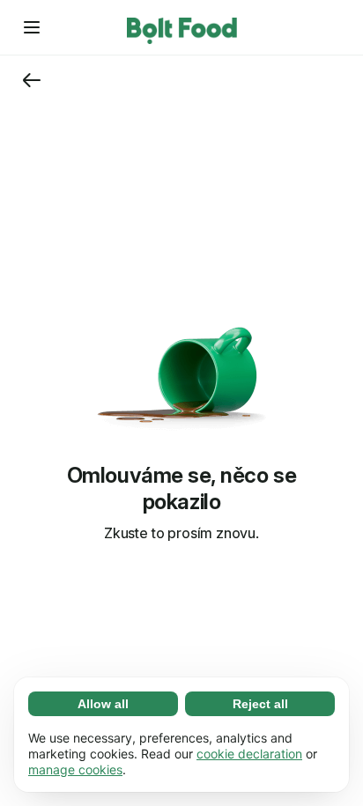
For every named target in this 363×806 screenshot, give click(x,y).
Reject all (260, 704)
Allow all (103, 704)
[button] (31, 27)
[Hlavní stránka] (182, 27)
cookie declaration (249, 753)
